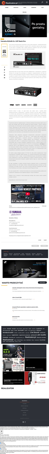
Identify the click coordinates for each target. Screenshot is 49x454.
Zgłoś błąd (24, 414)
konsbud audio (8, 332)
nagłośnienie (15, 335)
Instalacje (33, 253)
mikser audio (9, 335)
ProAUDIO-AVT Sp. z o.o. (20, 337)
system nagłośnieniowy (10, 341)
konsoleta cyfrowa (21, 332)
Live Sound (34, 332)
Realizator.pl (30, 337)
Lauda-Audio (27, 332)
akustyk (9, 328)
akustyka (14, 328)
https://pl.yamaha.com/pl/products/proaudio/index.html (20, 235)
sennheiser (38, 254)
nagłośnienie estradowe (24, 335)
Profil (33, 254)
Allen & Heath (19, 328)
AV (43, 328)
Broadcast (11, 253)
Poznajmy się (28, 254)
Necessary (3, 443)
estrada (25, 330)
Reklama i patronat (24, 405)
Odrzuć (35, 429)
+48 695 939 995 (14, 231)
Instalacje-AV (39, 253)
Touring (19, 341)
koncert (39, 330)
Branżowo (5, 253)
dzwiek (15, 330)
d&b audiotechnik (17, 253)
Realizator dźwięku (41, 337)
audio (30, 328)
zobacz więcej (42, 282)
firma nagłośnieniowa (32, 330)
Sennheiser (28, 339)
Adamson (4, 328)
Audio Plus (34, 328)
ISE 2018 (11, 254)
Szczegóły (26, 426)
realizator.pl (27, 418)
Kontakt (24, 412)
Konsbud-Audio (16, 254)
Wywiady (5, 255)
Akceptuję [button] (31, 429)
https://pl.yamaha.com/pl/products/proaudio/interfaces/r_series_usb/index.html (24, 207)
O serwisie (24, 403)
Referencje (24, 408)
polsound (34, 335)
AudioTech (39, 328)
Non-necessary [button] (2, 447)
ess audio (21, 330)
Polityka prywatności (24, 410)
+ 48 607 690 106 (14, 223)
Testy (42, 254)
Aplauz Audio (25, 328)
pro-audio (42, 335)
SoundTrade (42, 339)
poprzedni (35, 245)
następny (44, 245)
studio (4, 341)
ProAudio (5, 337)
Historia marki (27, 253)
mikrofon (4, 335)
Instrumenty (6, 254)
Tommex (16, 341)
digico (12, 330)
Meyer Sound (22, 254)
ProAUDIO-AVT (12, 337)
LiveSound (42, 332)
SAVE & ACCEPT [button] (3, 453)
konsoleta (16, 332)
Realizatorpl (8, 340)
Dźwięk (23, 253)
